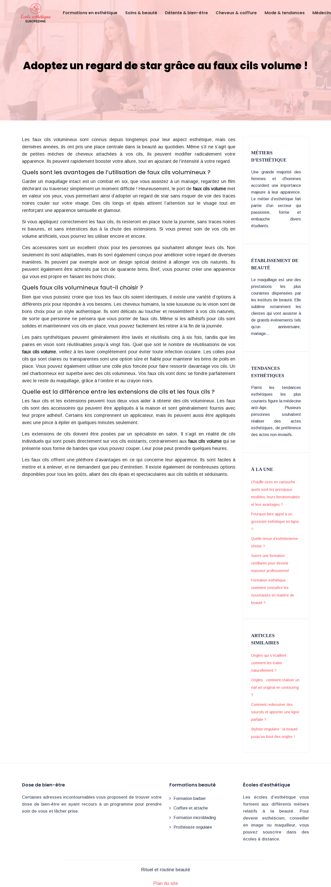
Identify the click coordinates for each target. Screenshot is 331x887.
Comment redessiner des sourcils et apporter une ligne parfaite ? (275, 712)
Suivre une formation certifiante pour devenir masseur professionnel (270, 563)
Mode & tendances (285, 13)
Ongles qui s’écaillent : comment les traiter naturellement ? (269, 662)
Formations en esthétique (90, 13)
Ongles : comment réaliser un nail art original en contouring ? (275, 687)
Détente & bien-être (186, 13)
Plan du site (165, 883)
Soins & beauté (141, 13)
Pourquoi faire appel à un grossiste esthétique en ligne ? (275, 521)
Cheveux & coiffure (236, 13)
